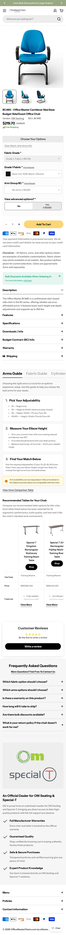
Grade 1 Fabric (19, 167)
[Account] (55, 11)
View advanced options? (20, 199)
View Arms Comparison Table (18, 490)
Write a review (33, 646)
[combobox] (33, 19)
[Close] (60, 276)
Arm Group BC (19, 183)
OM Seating (17, 118)
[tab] (12, 374)
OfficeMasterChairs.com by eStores (30, 929)
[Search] (59, 19)
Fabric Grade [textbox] (12, 152)
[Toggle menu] (4, 11)
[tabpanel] (33, 437)
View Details (28, 167)
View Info (18, 145)
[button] (4, 3)
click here (28, 280)
